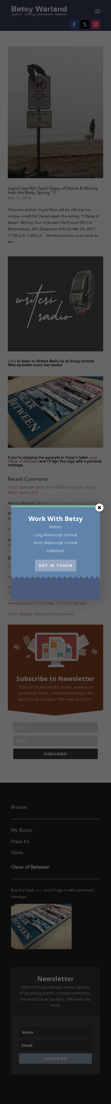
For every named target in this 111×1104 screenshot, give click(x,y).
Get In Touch (55, 565)
